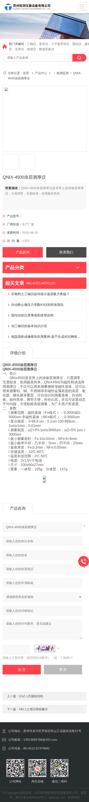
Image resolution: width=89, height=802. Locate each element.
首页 (26, 73)
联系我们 (66, 252)
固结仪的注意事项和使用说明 (32, 315)
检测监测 (63, 73)
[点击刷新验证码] (45, 648)
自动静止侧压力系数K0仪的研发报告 (37, 304)
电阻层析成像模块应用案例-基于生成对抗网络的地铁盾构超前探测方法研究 (46, 336)
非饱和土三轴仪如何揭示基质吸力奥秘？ (40, 294)
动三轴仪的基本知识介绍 (29, 326)
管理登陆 (74, 797)
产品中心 (41, 73)
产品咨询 (23, 252)
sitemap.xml (57, 797)
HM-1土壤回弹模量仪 (33, 709)
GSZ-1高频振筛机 (31, 696)
